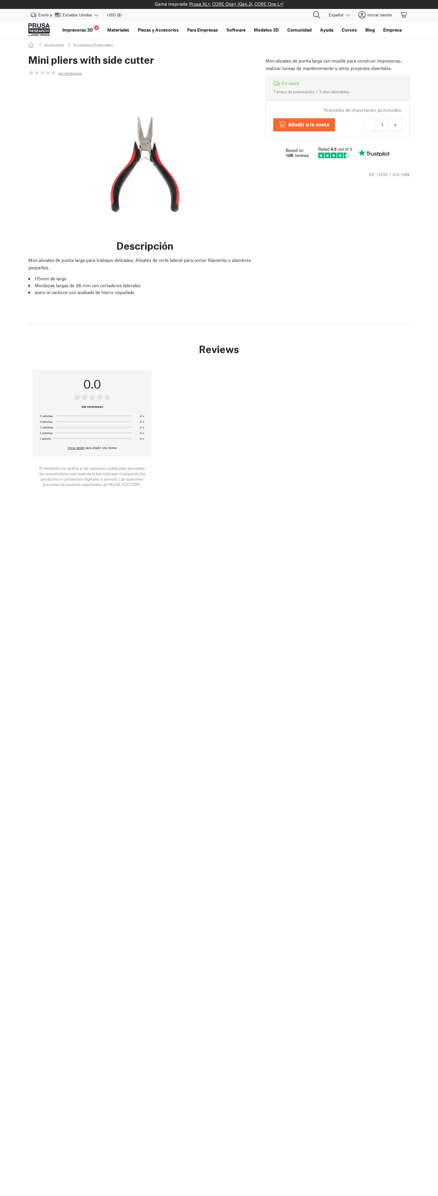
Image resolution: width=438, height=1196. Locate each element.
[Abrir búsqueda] (317, 15)
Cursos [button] (349, 29)
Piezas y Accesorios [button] (158, 29)
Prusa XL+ (199, 4)
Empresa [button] (392, 29)
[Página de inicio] (31, 45)
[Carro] (404, 15)
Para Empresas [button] (202, 29)
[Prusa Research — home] (39, 30)
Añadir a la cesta (308, 124)
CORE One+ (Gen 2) (232, 4)
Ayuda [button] (326, 29)
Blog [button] (370, 29)
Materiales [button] (118, 29)
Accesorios (54, 44)
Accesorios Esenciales (93, 44)
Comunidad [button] (299, 29)
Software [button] (236, 29)
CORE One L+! (268, 4)
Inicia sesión (76, 447)
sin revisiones (70, 73)
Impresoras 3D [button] (80, 29)
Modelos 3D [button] (266, 29)
